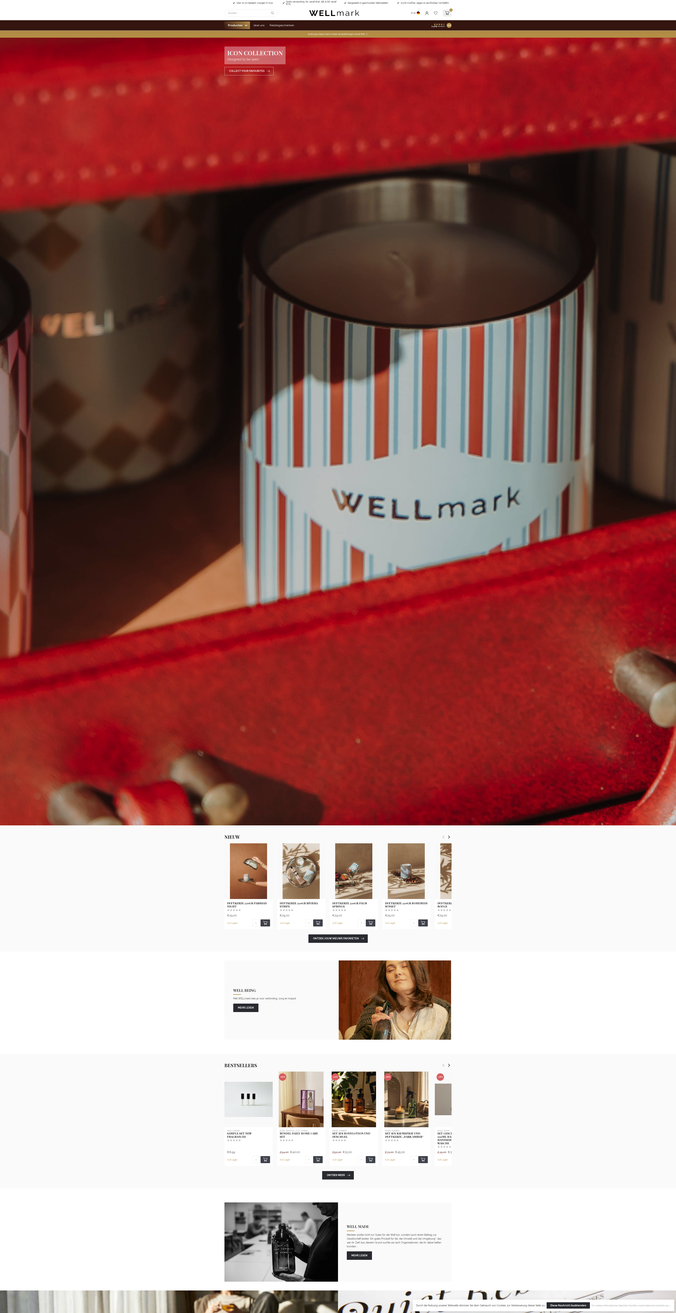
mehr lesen (246, 1007)
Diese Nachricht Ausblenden (568, 1305)
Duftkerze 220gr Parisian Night (247, 905)
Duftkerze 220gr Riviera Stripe (299, 905)
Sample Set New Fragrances (239, 1135)
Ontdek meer (336, 1175)
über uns (259, 25)
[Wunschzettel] (435, 13)
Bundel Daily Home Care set (299, 1135)
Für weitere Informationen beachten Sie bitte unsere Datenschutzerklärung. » (631, 1305)
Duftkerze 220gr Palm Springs (349, 905)
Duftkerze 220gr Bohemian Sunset (406, 905)
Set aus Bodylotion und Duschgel (351, 1135)
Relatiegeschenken (282, 25)
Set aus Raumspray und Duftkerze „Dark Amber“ (404, 1135)
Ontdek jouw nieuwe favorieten (336, 938)
